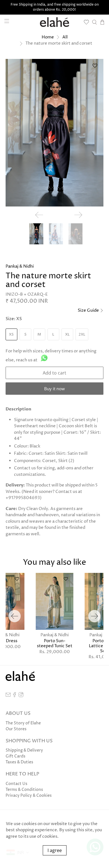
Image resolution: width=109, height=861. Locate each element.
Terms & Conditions (24, 789)
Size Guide (89, 310)
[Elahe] (54, 22)
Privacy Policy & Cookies (29, 795)
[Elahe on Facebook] (14, 696)
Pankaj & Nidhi (20, 266)
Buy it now (54, 388)
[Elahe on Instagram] (20, 696)
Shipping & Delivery (24, 750)
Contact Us (16, 783)
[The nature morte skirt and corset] (55, 132)
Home (48, 37)
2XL (82, 334)
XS (11, 334)
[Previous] (14, 616)
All (65, 37)
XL (67, 334)
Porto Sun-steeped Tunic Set (54, 643)
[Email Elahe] (8, 696)
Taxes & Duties (19, 762)
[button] (95, 67)
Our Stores (16, 729)
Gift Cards (15, 756)
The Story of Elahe (23, 723)
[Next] (94, 616)
